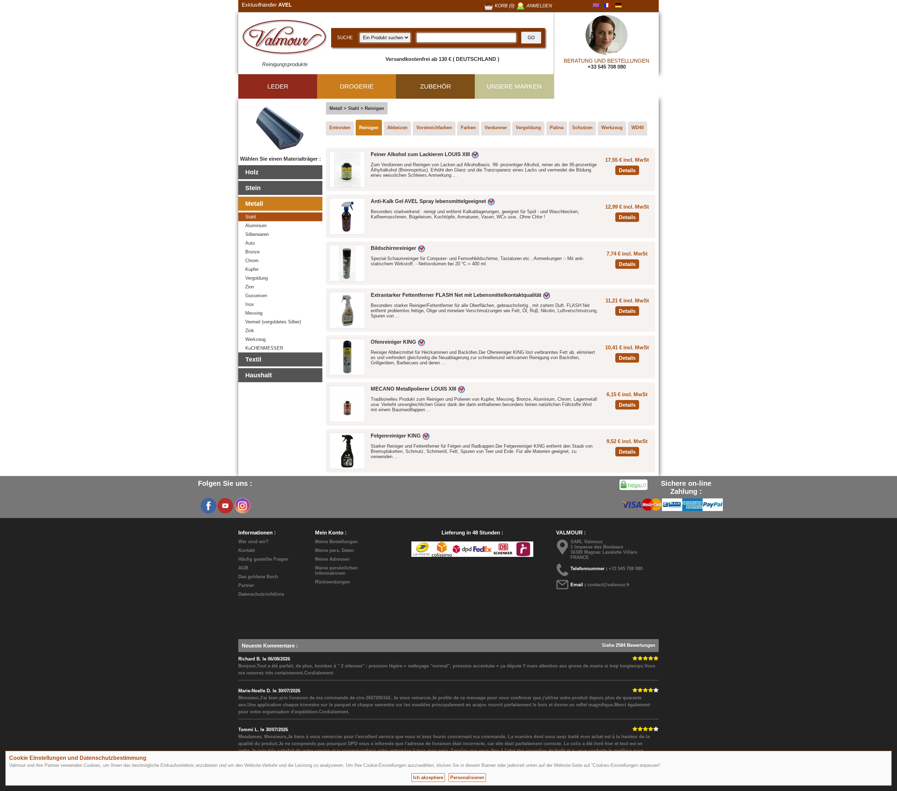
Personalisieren (467, 777)
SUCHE (345, 37)
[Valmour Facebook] (208, 505)
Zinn (249, 286)
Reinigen (368, 127)
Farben (468, 127)
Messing (253, 313)
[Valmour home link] (284, 38)
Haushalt (258, 375)
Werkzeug (255, 339)
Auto (250, 243)
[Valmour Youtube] (225, 505)
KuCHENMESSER (264, 348)
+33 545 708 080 (607, 67)
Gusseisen (256, 295)
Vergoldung (256, 278)
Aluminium (256, 225)
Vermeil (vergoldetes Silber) (273, 321)
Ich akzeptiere (428, 777)
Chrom (252, 260)
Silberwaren (257, 234)
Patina (556, 127)
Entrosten (339, 127)
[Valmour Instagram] (242, 505)
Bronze (252, 251)
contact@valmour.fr (608, 584)
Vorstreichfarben (434, 127)
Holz (252, 172)
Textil (253, 359)
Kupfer (252, 269)
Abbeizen (397, 127)
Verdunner (496, 127)
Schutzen (582, 127)
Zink (249, 330)
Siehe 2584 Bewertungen (628, 645)
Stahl (250, 216)
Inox (249, 304)
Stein (253, 187)
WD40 (637, 127)
